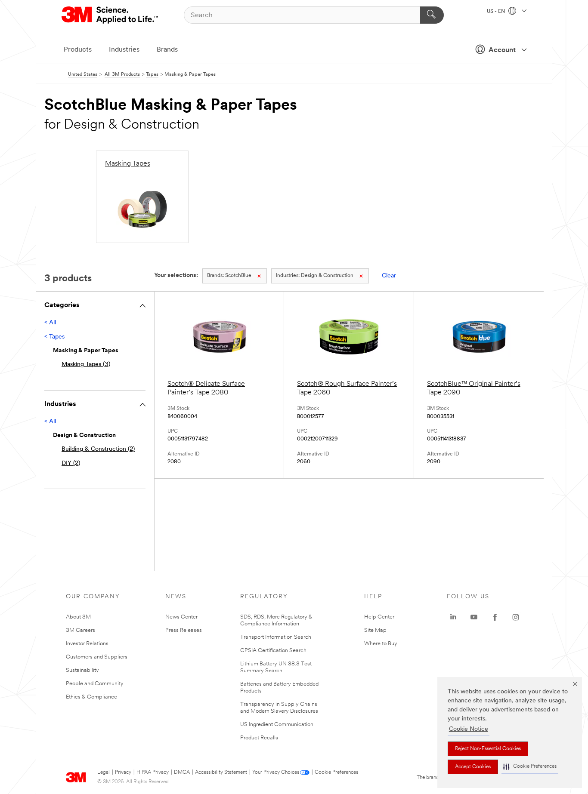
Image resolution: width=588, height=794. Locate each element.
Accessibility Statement (221, 772)
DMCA (182, 772)
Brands (167, 49)
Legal (103, 772)
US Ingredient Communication (276, 724)
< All (50, 323)
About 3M (78, 617)
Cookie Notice (468, 729)
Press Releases (183, 630)
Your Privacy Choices (275, 772)
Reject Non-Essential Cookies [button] (488, 748)
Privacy (123, 772)
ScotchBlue (229, 275)
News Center (181, 617)
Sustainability (82, 670)
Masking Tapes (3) (86, 364)
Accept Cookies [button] (473, 766)
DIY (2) (71, 463)
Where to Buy (380, 643)
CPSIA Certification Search (273, 650)
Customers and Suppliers (96, 657)
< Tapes (54, 337)
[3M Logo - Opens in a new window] (110, 15)
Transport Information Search (275, 637)
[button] (529, 767)
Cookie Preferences (336, 772)
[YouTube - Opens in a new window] (473, 617)
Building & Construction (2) (98, 449)
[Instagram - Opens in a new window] (515, 617)
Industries (124, 49)
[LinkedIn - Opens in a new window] (453, 617)
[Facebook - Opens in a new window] (495, 617)
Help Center (379, 617)
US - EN (496, 11)
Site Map (375, 630)
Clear (389, 276)
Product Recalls (259, 738)
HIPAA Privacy (152, 772)
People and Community (95, 683)
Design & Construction (314, 275)
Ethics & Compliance (91, 697)
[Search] (432, 15)
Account (502, 50)
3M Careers (80, 630)
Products (78, 49)
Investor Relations (87, 643)
